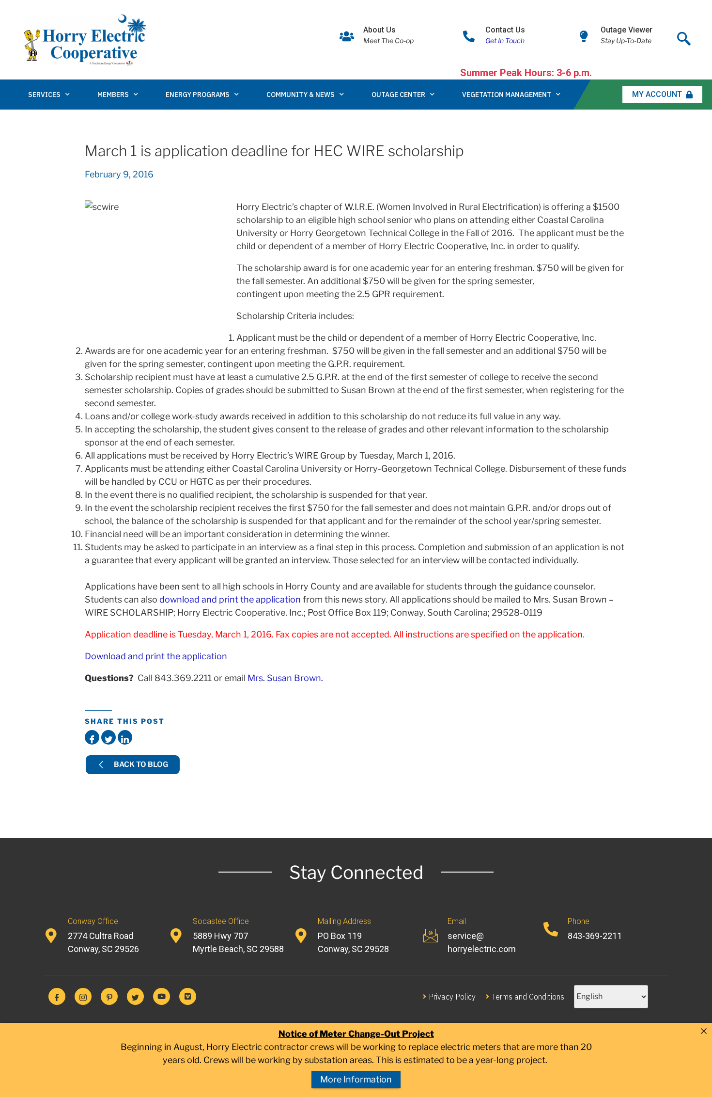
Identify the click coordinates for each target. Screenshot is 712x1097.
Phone (578, 921)
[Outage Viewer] (584, 36)
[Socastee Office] (176, 935)
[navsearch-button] (684, 36)
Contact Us (505, 29)
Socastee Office (221, 921)
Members (113, 94)
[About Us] (346, 36)
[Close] (704, 1031)
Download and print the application (156, 656)
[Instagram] (83, 996)
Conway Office (93, 921)
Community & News (300, 94)
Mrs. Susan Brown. (285, 678)
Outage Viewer (626, 29)
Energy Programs (198, 94)
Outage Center (398, 94)
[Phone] (550, 929)
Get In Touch (505, 40)
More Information (356, 1079)
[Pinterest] (109, 996)
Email (457, 921)
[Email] (430, 935)
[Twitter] (135, 996)
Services (44, 94)
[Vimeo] (187, 996)
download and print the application (230, 599)
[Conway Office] (51, 935)
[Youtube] (161, 996)
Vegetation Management (506, 94)
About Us (379, 29)
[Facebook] (56, 996)
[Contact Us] (468, 36)
